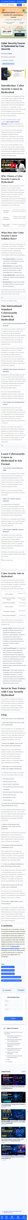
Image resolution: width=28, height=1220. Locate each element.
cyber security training (8, 970)
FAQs (8, 1059)
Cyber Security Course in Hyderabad (11, 980)
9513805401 (21, 990)
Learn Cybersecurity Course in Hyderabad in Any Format (14, 1049)
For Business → (12, 1)
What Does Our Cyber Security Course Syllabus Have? (14, 1040)
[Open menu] (24, 4)
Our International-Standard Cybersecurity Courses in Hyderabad (13, 1045)
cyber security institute (8, 973)
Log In (19, 5)
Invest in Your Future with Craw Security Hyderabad (14, 1056)
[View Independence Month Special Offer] (13, 22)
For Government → (21, 1)
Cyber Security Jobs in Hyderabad (12, 1053)
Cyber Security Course (8, 63)
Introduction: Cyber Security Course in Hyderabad (13, 1033)
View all (24, 1071)
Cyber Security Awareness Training (11, 977)
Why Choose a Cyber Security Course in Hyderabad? (14, 1036)
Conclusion (10, 1061)
